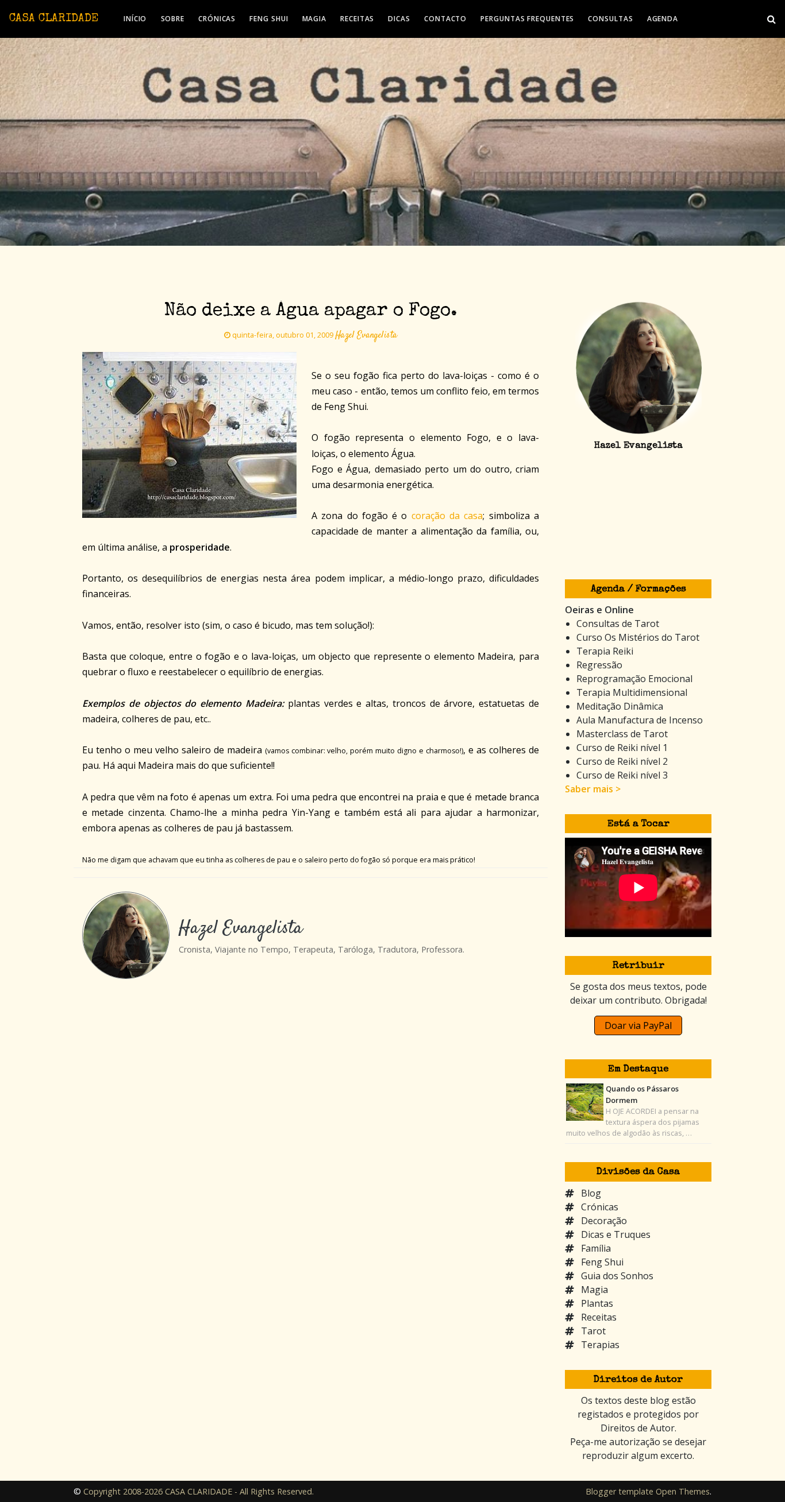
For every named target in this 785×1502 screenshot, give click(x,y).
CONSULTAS (610, 19)
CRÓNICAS (217, 19)
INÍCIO (135, 19)
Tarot (593, 1331)
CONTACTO (445, 19)
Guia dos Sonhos (617, 1275)
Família (596, 1248)
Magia (594, 1289)
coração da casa (447, 515)
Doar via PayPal (638, 1025)
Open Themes (683, 1491)
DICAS (399, 19)
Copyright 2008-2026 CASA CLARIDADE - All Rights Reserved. (198, 1491)
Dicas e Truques (616, 1234)
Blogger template (619, 1491)
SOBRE (173, 19)
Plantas (597, 1303)
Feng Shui (602, 1262)
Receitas (599, 1317)
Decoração (604, 1220)
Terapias (600, 1344)
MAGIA (314, 19)
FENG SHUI (268, 19)
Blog (591, 1193)
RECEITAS (357, 19)
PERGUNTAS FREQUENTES (527, 19)
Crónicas (599, 1207)
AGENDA (662, 19)
